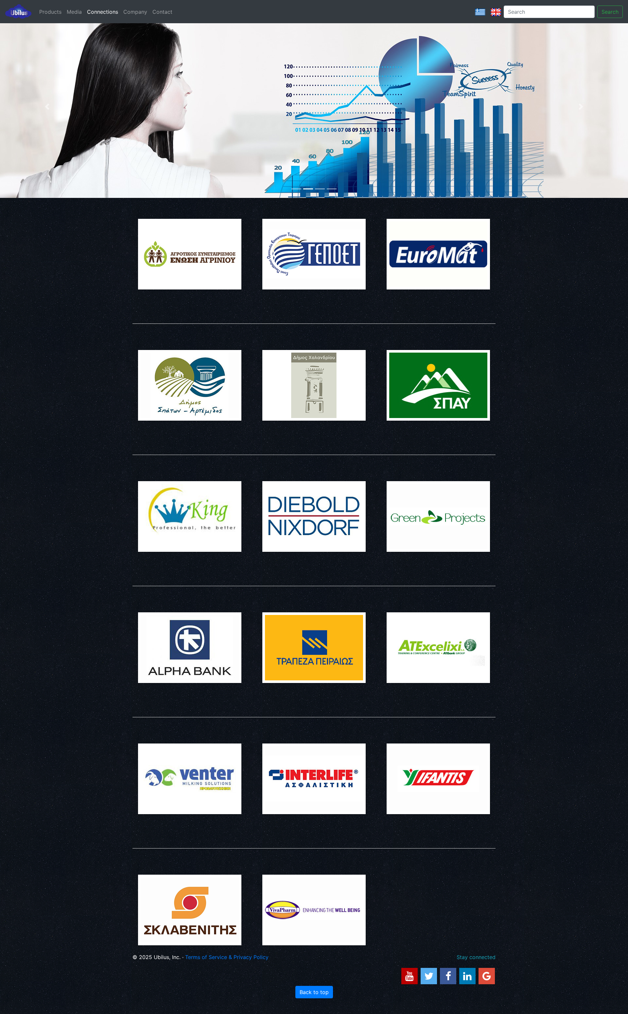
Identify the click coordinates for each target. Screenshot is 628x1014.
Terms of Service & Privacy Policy (227, 957)
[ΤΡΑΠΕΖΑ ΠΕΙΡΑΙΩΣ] (314, 647)
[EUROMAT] (438, 254)
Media (74, 12)
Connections (102, 12)
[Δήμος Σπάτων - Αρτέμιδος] (190, 385)
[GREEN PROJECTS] (438, 516)
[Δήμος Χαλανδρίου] (314, 385)
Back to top (314, 992)
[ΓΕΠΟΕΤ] (314, 254)
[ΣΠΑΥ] (438, 385)
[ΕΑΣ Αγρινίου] (190, 254)
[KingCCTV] (190, 516)
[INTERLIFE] (314, 779)
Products (50, 12)
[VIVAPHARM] (314, 910)
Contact (162, 12)
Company (135, 12)
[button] (47, 107)
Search (610, 12)
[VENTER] (190, 779)
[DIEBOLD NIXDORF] (314, 516)
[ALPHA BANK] (190, 647)
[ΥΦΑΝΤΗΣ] (438, 779)
